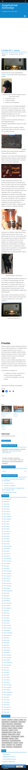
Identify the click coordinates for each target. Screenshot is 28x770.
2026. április (6, 509)
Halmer (13, 726)
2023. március (6, 553)
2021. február (6, 581)
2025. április (6, 529)
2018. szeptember (7, 633)
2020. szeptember (7, 591)
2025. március (6, 531)
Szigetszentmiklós (15, 740)
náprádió (4, 734)
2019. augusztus (7, 608)
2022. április (6, 568)
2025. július (6, 521)
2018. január (6, 652)
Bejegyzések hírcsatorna (9, 756)
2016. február (6, 709)
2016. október (6, 690)
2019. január (6, 623)
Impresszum (5, 768)
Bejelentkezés (6, 754)
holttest (4, 728)
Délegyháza (22, 721)
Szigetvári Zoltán (14, 54)
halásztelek (19, 726)
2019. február (6, 620)
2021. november (7, 573)
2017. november (7, 657)
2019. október (6, 605)
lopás (14, 732)
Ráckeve (11, 738)
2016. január (6, 712)
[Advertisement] (14, 33)
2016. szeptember (7, 692)
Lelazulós (4, 55)
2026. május (6, 506)
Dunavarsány (14, 721)
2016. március (6, 707)
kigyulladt (5, 730)
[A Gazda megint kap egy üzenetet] (18, 409)
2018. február (6, 650)
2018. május (6, 642)
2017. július (6, 667)
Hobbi (22, 54)
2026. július (6, 501)
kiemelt (20, 728)
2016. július (6, 697)
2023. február (6, 556)
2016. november (7, 687)
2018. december (7, 625)
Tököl (3, 744)
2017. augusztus (7, 665)
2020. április (6, 595)
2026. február (6, 514)
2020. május (6, 593)
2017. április (6, 675)
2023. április (6, 551)
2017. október (6, 660)
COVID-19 (16, 719)
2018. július (6, 638)
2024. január (6, 543)
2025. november (7, 516)
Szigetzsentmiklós (7, 742)
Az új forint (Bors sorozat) (10, 492)
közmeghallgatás (7, 732)
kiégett (11, 730)
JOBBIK (10, 728)
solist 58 (8, 440)
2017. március (6, 677)
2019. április (6, 618)
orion (18, 734)
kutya (16, 730)
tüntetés (9, 744)
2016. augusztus (7, 695)
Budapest (10, 719)
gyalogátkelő (6, 726)
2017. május (6, 672)
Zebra (3, 747)
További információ (11, 766)
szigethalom (5, 740)
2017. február (6, 680)
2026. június (6, 504)
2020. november (7, 586)
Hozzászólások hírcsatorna (9, 759)
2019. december (7, 603)
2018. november (7, 628)
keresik (15, 728)
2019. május (6, 615)
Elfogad (19, 766)
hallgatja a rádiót (5, 74)
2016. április (6, 704)
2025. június (6, 524)
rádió (3, 440)
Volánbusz (19, 744)
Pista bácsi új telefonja (9, 485)
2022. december (7, 558)
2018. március (6, 647)
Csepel (21, 719)
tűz (14, 744)
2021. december (7, 571)
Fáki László (10, 724)
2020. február (6, 600)
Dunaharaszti (5, 721)
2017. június (6, 670)
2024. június (6, 536)
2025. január (6, 534)
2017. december (7, 655)
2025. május (6, 526)
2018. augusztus (7, 635)
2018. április (6, 645)
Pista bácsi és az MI (8, 483)
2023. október (6, 548)
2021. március (6, 578)
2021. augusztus (7, 576)
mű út (18, 732)
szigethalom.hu (6, 460)
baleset (4, 719)
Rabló (22, 736)
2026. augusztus (7, 499)
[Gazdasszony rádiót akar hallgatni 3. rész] (6, 409)
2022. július (6, 566)
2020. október (6, 588)
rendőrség (5, 738)
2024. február (6, 541)
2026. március (6, 511)
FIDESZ (3, 724)
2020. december (7, 583)
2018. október (6, 630)
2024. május (6, 538)
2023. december (7, 546)
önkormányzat (18, 747)
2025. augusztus (7, 519)
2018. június (6, 640)
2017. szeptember (7, 662)
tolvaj (21, 742)
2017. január (6, 682)
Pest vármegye (6, 736)
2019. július (6, 610)
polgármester (15, 736)
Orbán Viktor (11, 734)
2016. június (6, 699)
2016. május (6, 702)
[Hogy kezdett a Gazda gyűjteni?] (6, 421)
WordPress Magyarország (9, 761)
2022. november (7, 561)
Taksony (15, 742)
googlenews (17, 724)
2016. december (7, 685)
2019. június (6, 613)
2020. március (6, 598)
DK (25, 719)
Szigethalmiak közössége (10, 6)
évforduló (9, 747)
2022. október (6, 563)
